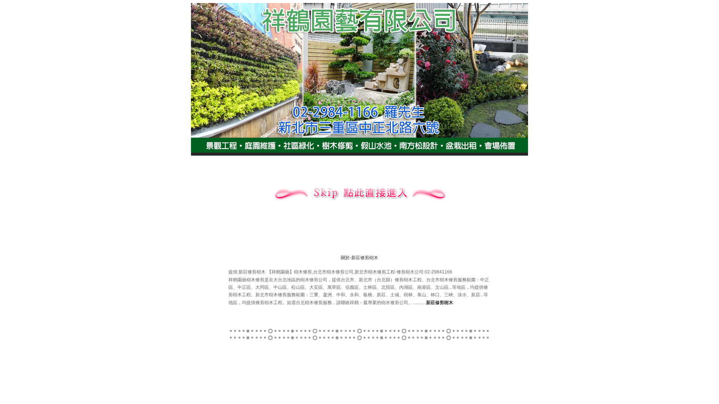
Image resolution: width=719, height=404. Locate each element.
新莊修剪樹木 (364, 257)
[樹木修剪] (359, 202)
